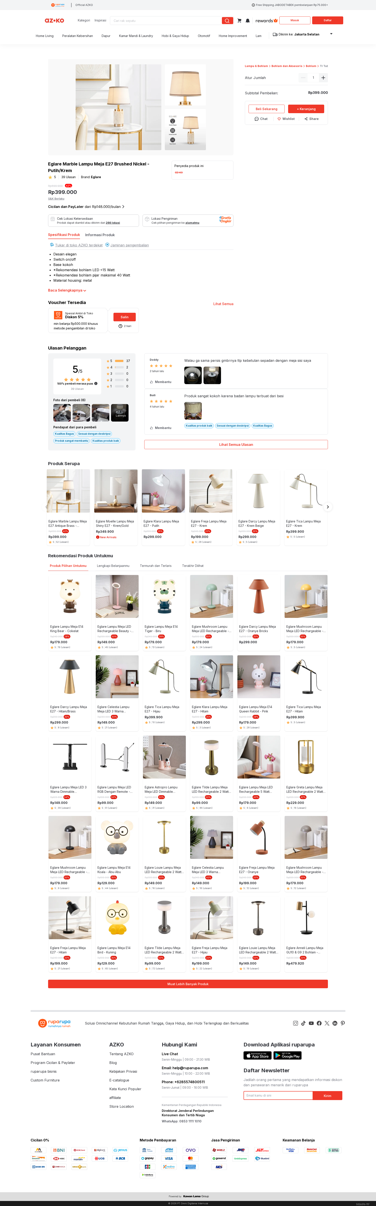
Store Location (121, 1106)
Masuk (295, 20)
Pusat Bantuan (43, 1054)
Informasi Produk (100, 235)
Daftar (328, 20)
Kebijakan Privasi (123, 1071)
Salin (125, 317)
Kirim (327, 1096)
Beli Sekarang (266, 109)
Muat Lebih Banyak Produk (188, 984)
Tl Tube (325, 66)
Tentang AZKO (121, 1054)
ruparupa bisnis (44, 1071)
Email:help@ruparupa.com (185, 1068)
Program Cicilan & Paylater (53, 1062)
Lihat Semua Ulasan (236, 444)
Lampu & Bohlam (256, 66)
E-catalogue (119, 1080)
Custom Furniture (45, 1080)
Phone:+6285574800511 (183, 1082)
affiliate (115, 1097)
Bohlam (311, 66)
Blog (113, 1062)
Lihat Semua (223, 304)
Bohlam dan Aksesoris (287, 66)
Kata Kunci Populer (125, 1089)
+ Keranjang (306, 109)
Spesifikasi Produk (64, 234)
